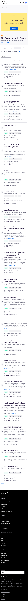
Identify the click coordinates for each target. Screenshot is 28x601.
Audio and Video (14, 94)
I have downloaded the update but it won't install (10, 126)
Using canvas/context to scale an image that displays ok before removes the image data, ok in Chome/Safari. (14, 228)
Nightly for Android (6, 545)
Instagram (6, 576)
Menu (23, 2)
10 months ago (19, 119)
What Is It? (4, 555)
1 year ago (18, 164)
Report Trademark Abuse (7, 502)
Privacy (3, 594)
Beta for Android (5, 540)
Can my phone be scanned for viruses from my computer (11, 209)
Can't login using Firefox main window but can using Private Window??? (14, 427)
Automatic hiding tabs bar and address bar (15, 61)
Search (20, 2)
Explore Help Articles (6, 511)
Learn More (14, 28)
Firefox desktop (5, 521)
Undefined (13, 219)
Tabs (12, 333)
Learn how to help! (5, 42)
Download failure (14, 161)
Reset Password (5, 557)
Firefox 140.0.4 (17, 48)
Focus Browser (5, 528)
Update (12, 290)
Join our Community (6, 509)
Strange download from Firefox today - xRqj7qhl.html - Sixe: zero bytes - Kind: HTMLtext (12, 146)
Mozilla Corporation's (9, 579)
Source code (4, 504)
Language (3, 570)
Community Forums (6, 7)
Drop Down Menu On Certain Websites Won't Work (11, 102)
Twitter (3, 506)
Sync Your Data (5, 560)
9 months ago (17, 95)
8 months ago (18, 77)
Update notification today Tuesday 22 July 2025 (10, 280)
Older (2, 483)
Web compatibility (15, 116)
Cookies (3, 596)
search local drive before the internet (13, 381)
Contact (3, 599)
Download (3, 519)
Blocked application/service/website (14, 200)
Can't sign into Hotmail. (10, 297)
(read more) (13, 69)
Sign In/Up (3, 553)
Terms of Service (5, 592)
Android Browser (5, 523)
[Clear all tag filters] (23, 48)
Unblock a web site (9, 191)
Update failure (14, 135)
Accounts (13, 353)
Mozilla (4, 493)
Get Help (3, 562)
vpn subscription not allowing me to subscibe (10, 341)
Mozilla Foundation (8, 581)
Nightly (3, 543)
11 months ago (15, 139)
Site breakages (14, 459)
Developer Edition (5, 536)
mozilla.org (4, 589)
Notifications (7, 170)
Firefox (7, 74)
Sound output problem (10, 360)
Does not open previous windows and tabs (15, 320)
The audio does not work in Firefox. (13, 83)
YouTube (3, 576)
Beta (2, 538)
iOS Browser (4, 526)
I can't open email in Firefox (11, 450)
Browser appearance (15, 74)
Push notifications (15, 182)
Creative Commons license (16, 586)
